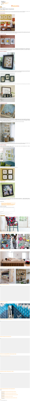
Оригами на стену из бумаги (4, 301)
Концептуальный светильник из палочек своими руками (7, 388)
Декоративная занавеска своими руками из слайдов (7, 371)
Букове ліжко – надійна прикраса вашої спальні (6, 203)
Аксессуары (2, 391)
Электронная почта (2, 213)
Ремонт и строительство (5, 3)
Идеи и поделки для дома (2, 10)
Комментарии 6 (3, 393)
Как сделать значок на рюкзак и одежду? (5, 249)
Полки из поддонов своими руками (4, 284)
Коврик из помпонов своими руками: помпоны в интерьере (7, 232)
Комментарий (1, 211)
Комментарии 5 (3, 396)
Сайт (0, 214)
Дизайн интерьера (3, 2)
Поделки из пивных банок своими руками (5, 336)
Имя (0, 212)
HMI (0, 399)
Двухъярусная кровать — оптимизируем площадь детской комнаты (8, 204)
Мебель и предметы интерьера (4, 394)
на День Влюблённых (8, 199)
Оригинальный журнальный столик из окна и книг (13, 394)
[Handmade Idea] (15, 6)
